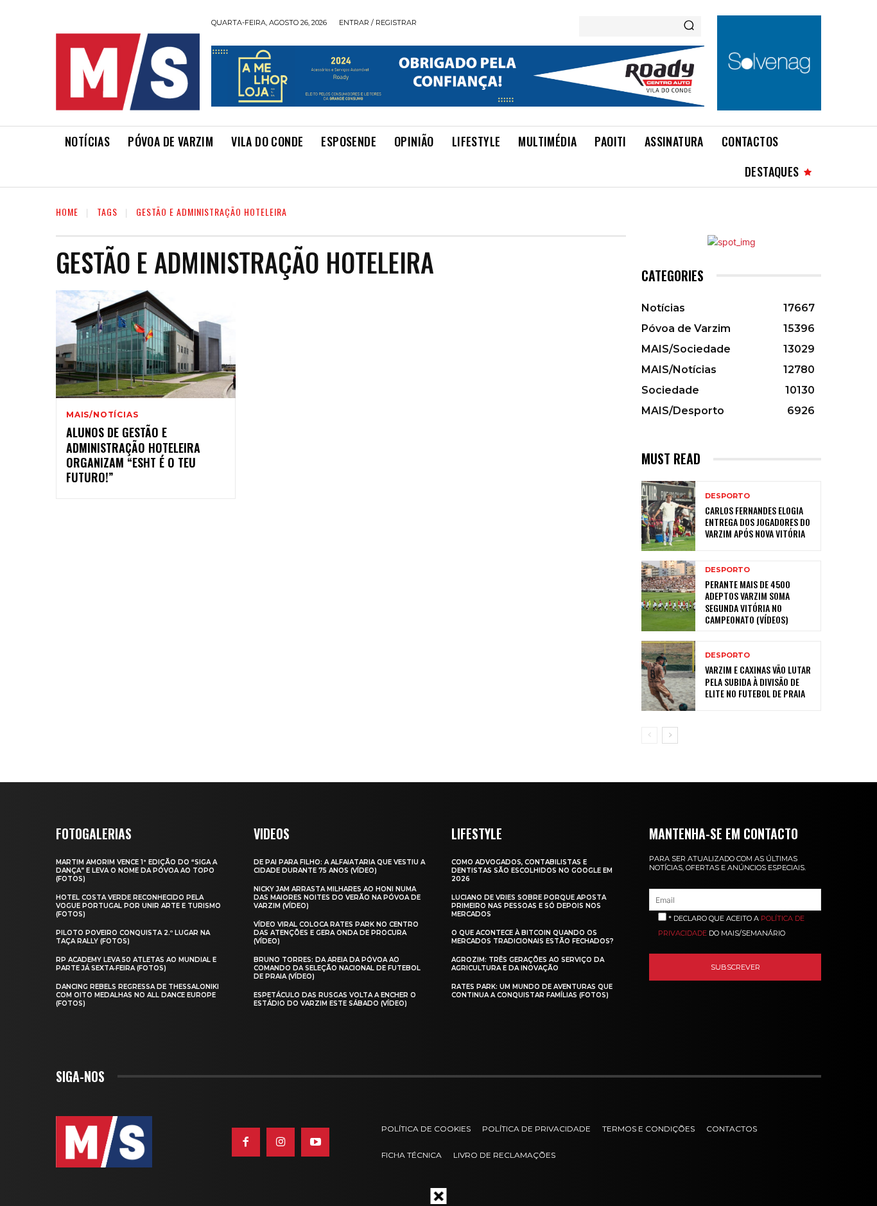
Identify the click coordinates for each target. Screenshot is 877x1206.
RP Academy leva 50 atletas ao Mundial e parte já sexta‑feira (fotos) (136, 964)
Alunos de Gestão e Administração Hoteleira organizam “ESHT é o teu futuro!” (133, 454)
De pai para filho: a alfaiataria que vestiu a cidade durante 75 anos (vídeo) (339, 866)
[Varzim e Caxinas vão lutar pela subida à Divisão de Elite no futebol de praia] (668, 676)
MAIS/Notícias (102, 415)
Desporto (727, 496)
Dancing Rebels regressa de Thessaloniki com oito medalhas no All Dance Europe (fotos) (137, 995)
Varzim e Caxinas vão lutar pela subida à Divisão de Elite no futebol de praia (758, 681)
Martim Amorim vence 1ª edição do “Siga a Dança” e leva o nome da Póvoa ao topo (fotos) (136, 870)
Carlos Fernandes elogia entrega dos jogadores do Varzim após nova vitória (757, 521)
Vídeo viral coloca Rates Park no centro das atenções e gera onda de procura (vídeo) (336, 932)
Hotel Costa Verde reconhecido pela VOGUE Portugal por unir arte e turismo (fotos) (138, 905)
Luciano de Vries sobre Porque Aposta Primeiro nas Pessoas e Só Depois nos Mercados (528, 905)
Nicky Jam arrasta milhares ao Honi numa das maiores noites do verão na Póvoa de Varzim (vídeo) (337, 897)
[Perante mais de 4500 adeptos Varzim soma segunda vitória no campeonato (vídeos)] (668, 596)
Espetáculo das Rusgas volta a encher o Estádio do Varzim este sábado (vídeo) (335, 999)
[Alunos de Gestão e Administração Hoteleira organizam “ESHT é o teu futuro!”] (146, 344)
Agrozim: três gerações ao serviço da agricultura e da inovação (527, 964)
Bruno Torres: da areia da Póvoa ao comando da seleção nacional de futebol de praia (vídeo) (337, 968)
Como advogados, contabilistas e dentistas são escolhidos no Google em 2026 (531, 870)
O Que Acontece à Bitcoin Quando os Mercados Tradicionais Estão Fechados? (532, 937)
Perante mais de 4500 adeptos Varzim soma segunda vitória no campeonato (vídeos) (747, 601)
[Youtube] (315, 1142)
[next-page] (670, 735)
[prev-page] (649, 735)
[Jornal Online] (127, 71)
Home (67, 211)
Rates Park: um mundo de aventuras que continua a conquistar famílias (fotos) (531, 991)
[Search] (689, 26)
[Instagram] (280, 1142)
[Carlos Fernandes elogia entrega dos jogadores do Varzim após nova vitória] (668, 516)
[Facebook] (246, 1142)
